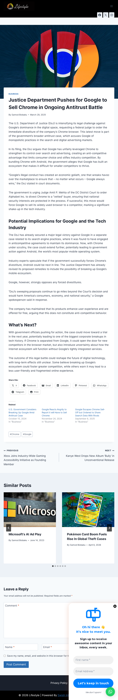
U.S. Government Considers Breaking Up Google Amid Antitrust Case (22, 412)
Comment (12, 605)
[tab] (53, 566)
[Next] (109, 527)
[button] (110, 691)
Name (10, 647)
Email (47, 647)
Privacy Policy (59, 682)
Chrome (14, 434)
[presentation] (30, 509)
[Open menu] (111, 6)
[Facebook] (99, 15)
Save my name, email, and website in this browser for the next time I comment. (51, 655)
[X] (105, 15)
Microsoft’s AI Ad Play (25, 534)
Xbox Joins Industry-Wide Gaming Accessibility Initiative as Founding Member (25, 457)
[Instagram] (111, 15)
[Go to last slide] (8, 527)
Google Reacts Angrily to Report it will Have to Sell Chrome (54, 412)
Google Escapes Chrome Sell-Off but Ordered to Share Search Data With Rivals (90, 412)
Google (27, 434)
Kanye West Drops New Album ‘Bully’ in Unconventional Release (90, 455)
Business (14, 94)
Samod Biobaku (19, 114)
